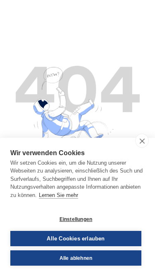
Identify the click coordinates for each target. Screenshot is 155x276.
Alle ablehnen (76, 258)
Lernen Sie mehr (58, 195)
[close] (142, 141)
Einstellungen (76, 219)
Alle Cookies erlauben (76, 238)
